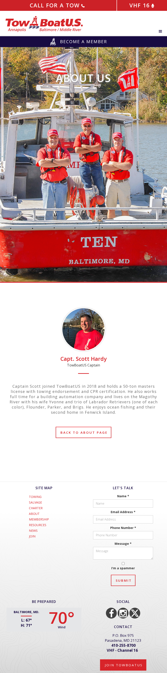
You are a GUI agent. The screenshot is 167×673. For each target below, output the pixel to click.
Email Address (123, 512)
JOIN (32, 536)
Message (123, 544)
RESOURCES (37, 525)
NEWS (33, 530)
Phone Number (123, 528)
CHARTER (36, 508)
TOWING (35, 497)
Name (123, 496)
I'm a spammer (123, 568)
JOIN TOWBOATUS (124, 665)
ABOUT (34, 513)
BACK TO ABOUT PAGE (84, 432)
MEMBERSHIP (39, 519)
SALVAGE (35, 502)
